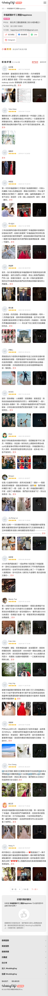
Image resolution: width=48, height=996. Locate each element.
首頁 (3, 8)
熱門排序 (35, 62)
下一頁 (33, 889)
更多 (19, 85)
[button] (24, 940)
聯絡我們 (5, 981)
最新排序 (43, 62)
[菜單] (45, 3)
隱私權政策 (15, 981)
